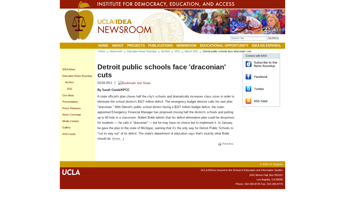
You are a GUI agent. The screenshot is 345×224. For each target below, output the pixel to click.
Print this (227, 144)
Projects (136, 45)
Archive (165, 51)
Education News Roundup (142, 51)
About (118, 45)
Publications (160, 45)
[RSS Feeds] (258, 100)
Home (103, 45)
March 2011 (191, 51)
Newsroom (186, 45)
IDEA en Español (266, 45)
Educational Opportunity (224, 45)
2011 (177, 51)
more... (118, 138)
